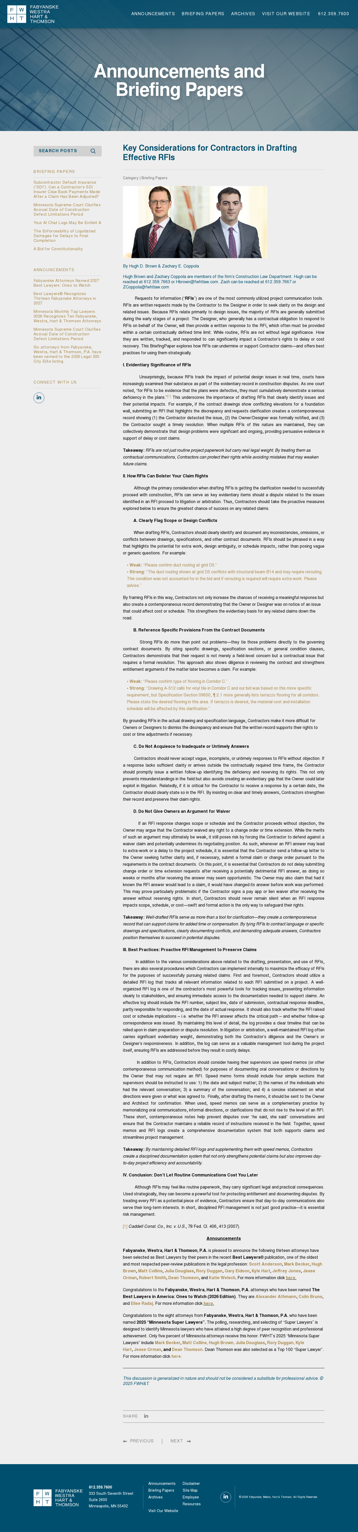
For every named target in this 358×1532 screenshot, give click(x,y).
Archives (243, 14)
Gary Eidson (237, 1271)
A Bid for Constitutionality (58, 249)
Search (93, 151)
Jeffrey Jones (286, 1271)
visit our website (286, 14)
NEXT (177, 1441)
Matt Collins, (195, 1343)
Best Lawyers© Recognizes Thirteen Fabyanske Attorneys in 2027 (65, 299)
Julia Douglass (179, 1271)
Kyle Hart (261, 1271)
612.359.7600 (333, 14)
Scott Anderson (265, 1264)
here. (291, 1278)
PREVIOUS (142, 1441)
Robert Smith (152, 1278)
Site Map (190, 1491)
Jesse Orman (147, 1350)
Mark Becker (297, 1264)
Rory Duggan (209, 1271)
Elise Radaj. (142, 1304)
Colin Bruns (310, 1297)
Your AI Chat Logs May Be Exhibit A (67, 223)
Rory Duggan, (281, 1343)
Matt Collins (150, 1271)
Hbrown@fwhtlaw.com (197, 282)
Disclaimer (191, 1484)
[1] (125, 1227)
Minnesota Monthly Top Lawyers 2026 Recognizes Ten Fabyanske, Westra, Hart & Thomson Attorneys (67, 316)
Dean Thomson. (188, 1350)
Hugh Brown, (222, 1343)
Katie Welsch (222, 1278)
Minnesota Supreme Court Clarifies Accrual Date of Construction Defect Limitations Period (67, 210)
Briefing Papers (203, 14)
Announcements (153, 14)
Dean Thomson (183, 1278)
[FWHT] (32, 14)
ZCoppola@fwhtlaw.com (146, 287)
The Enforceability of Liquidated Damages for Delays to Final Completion (65, 236)
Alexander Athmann (276, 1297)
